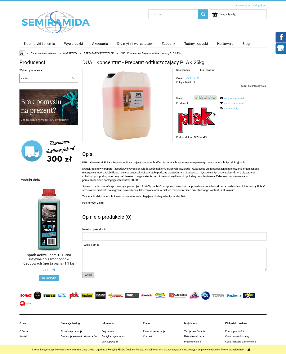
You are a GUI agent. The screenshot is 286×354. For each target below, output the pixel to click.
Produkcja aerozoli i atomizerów (79, 336)
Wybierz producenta (30, 70)
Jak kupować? (110, 341)
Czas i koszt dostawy (237, 336)
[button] (231, 98)
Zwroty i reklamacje (154, 331)
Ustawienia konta (194, 336)
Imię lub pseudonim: (95, 229)
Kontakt (23, 336)
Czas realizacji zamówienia (240, 341)
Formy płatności (234, 331)
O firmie (23, 331)
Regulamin (108, 331)
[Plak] (196, 120)
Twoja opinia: (90, 244)
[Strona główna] (55, 22)
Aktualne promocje (71, 331)
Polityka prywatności (113, 336)
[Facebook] (281, 36)
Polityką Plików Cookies (121, 349)
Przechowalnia (192, 341)
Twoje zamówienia (194, 331)
